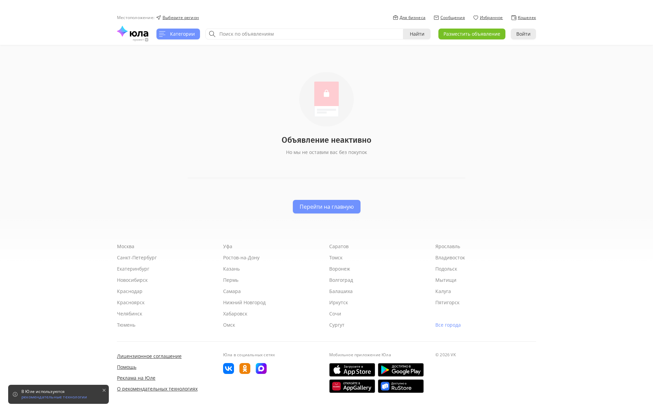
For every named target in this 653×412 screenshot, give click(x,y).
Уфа (227, 246)
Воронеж (339, 268)
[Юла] (132, 31)
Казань (231, 268)
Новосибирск (132, 280)
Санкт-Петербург (137, 257)
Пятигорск (447, 302)
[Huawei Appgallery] (352, 386)
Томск (335, 257)
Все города (448, 325)
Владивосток (450, 257)
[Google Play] (401, 370)
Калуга (443, 291)
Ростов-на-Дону (241, 257)
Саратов (339, 246)
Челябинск (129, 313)
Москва (125, 246)
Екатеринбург (133, 268)
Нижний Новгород (244, 302)
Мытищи (445, 280)
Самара (232, 291)
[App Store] (352, 370)
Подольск (446, 268)
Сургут (337, 325)
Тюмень (126, 325)
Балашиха (341, 291)
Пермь (230, 280)
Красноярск (131, 302)
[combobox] (304, 34)
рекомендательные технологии (54, 397)
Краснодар (130, 291)
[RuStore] (401, 386)
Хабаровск (235, 313)
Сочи (335, 313)
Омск (229, 325)
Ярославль (447, 246)
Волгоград (341, 280)
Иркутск (338, 302)
